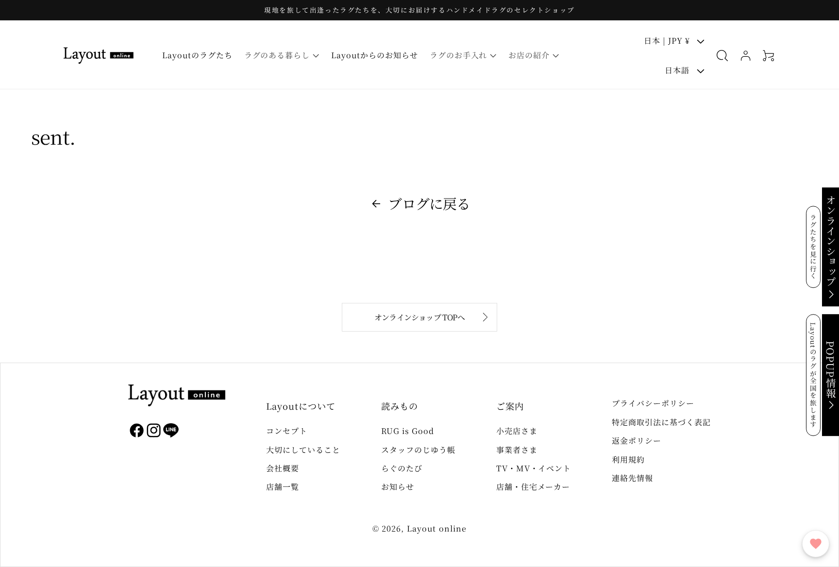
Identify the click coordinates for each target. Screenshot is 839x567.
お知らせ (397, 486)
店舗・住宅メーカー (533, 486)
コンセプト (286, 430)
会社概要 (282, 468)
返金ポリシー (636, 440)
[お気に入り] (815, 543)
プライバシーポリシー (653, 403)
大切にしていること (303, 449)
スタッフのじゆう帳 (418, 449)
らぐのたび (401, 468)
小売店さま (516, 430)
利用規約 (628, 459)
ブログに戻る (429, 203)
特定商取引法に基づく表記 (661, 422)
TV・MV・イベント (533, 468)
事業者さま (516, 449)
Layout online (437, 528)
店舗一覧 (282, 486)
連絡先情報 (632, 478)
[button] (282, 56)
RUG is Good (407, 430)
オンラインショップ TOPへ (419, 317)
